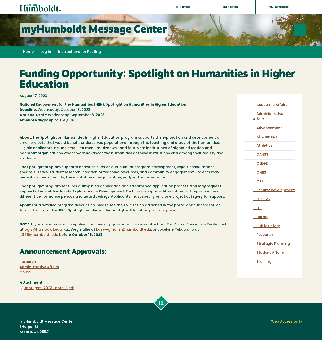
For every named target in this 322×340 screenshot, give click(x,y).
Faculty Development (275, 190)
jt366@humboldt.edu (39, 235)
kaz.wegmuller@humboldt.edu (123, 230)
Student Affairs (270, 253)
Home (28, 52)
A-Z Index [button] (183, 6)
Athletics (264, 146)
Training (263, 262)
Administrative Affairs (39, 267)
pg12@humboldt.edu (43, 230)
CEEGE (262, 164)
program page (162, 210)
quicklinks (231, 6)
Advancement (269, 128)
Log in (46, 52)
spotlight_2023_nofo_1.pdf (49, 288)
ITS (259, 208)
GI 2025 (263, 199)
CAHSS (25, 272)
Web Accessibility (286, 321)
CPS (260, 181)
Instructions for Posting (79, 52)
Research (28, 262)
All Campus (266, 137)
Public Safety (268, 226)
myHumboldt (279, 6)
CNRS (261, 172)
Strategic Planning (273, 244)
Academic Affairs (271, 105)
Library (262, 217)
